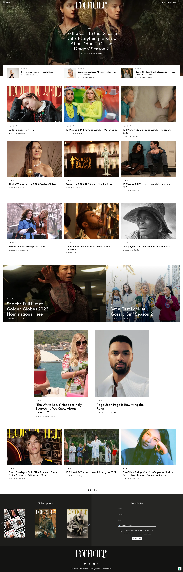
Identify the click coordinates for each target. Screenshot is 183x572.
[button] (89, 524)
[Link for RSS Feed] (98, 564)
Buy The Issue (167, 3)
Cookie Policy (107, 569)
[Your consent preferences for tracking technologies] (179, 568)
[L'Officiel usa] (91, 5)
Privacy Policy (148, 534)
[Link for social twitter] (85, 564)
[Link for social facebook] (89, 564)
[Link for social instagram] (94, 564)
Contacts (74, 569)
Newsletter (84, 569)
